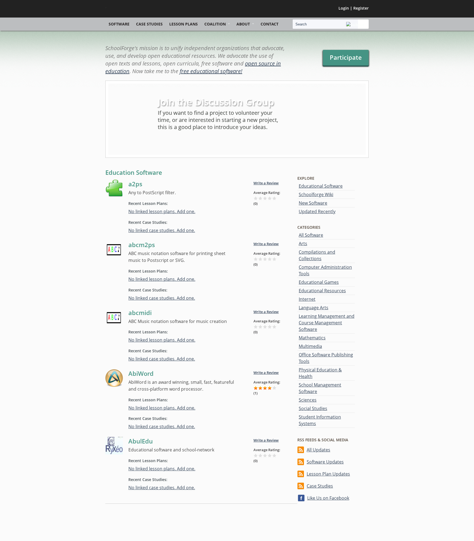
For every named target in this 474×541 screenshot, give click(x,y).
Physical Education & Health (320, 373)
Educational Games (319, 282)
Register (361, 8)
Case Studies (149, 24)
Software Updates (325, 462)
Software (119, 24)
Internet (307, 299)
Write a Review (266, 183)
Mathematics (312, 338)
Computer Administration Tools (325, 270)
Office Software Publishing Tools (326, 358)
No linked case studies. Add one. (161, 230)
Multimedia (310, 346)
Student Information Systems (320, 420)
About (243, 24)
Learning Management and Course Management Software (326, 322)
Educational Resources (322, 291)
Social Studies (313, 408)
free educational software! (211, 71)
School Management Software (320, 388)
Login (343, 8)
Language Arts (313, 308)
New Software (313, 203)
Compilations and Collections (317, 255)
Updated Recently (317, 211)
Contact (269, 24)
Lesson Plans (183, 24)
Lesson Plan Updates (328, 474)
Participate (346, 57)
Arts (303, 244)
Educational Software (321, 186)
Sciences (308, 400)
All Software (311, 235)
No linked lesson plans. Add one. (161, 211)
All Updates (318, 450)
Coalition (215, 24)
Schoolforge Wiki (316, 194)
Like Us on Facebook (328, 498)
